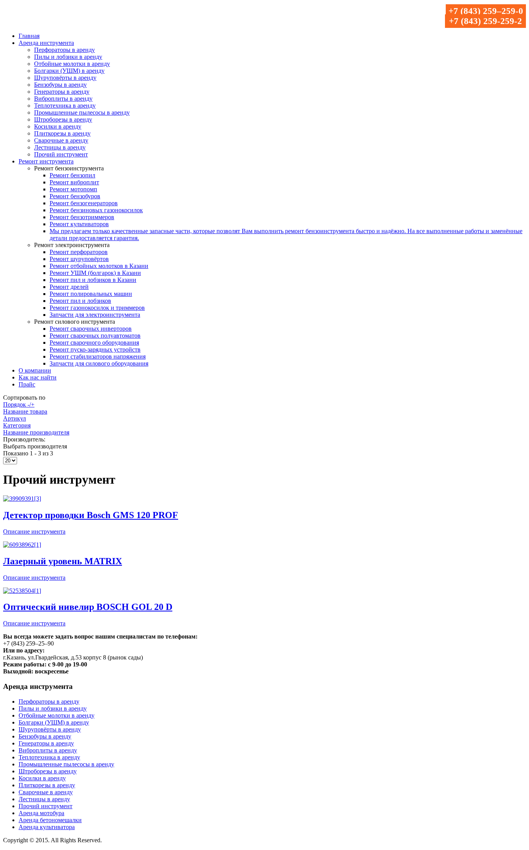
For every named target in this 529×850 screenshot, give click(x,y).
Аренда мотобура (41, 813)
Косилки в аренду (57, 126)
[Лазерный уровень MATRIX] (22, 544)
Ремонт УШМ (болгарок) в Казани (95, 273)
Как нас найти (38, 377)
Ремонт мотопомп (73, 189)
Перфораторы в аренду (64, 49)
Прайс (27, 384)
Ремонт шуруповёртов (79, 259)
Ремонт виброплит (74, 182)
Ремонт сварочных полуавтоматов (95, 335)
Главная (29, 36)
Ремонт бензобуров (75, 196)
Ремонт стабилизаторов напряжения (98, 356)
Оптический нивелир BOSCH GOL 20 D (87, 607)
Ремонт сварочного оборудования (94, 342)
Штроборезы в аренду (63, 119)
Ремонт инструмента (46, 161)
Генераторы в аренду (61, 91)
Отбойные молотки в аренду (72, 63)
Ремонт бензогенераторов (84, 203)
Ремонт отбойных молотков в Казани (99, 266)
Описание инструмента (34, 531)
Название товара (25, 411)
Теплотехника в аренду (65, 105)
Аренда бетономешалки (50, 820)
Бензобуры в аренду (60, 84)
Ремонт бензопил (72, 175)
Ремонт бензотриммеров (82, 217)
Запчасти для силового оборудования (99, 363)
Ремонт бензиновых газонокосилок (96, 210)
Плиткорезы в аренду (62, 133)
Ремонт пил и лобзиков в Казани (93, 279)
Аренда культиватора (47, 827)
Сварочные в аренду (61, 140)
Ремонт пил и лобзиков (80, 300)
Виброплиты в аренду (63, 98)
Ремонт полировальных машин (91, 293)
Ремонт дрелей (69, 286)
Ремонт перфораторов (79, 252)
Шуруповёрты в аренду (65, 77)
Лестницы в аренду (60, 147)
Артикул (14, 418)
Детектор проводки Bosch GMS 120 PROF (90, 515)
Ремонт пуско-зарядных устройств (95, 349)
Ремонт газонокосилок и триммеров (97, 307)
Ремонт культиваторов (79, 224)
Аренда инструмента (46, 42)
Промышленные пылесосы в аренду (82, 112)
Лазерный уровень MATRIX (62, 561)
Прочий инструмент (61, 154)
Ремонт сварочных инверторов (91, 328)
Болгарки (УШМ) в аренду (69, 70)
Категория (17, 425)
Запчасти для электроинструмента (95, 314)
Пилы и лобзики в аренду (68, 56)
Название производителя (36, 432)
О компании (35, 370)
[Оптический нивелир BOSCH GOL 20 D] (22, 590)
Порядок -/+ (18, 404)
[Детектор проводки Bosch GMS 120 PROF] (22, 498)
